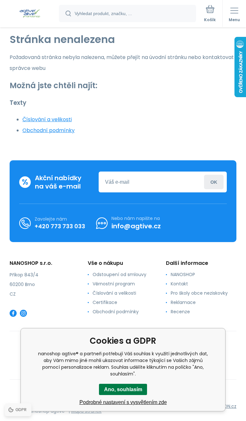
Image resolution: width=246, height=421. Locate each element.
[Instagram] (23, 313)
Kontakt (179, 284)
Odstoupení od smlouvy (119, 274)
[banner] (30, 14)
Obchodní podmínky (48, 130)
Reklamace (183, 302)
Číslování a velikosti (47, 119)
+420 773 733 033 (60, 226)
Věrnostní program (114, 284)
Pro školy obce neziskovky (199, 293)
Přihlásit (214, 182)
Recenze (180, 311)
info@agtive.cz (136, 226)
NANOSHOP (183, 274)
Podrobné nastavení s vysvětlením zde (123, 402)
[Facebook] (13, 313)
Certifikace (105, 302)
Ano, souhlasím (123, 389)
